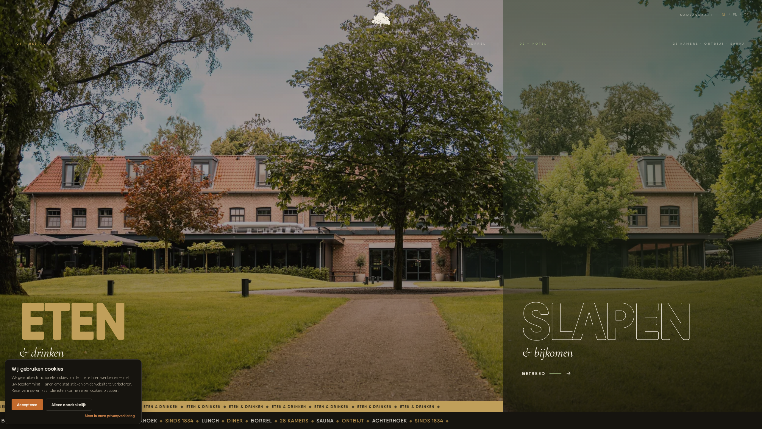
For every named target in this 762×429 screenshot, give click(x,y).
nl (724, 14)
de (746, 14)
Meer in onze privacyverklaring (110, 416)
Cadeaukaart (696, 15)
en (735, 14)
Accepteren (27, 404)
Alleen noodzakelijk (68, 404)
